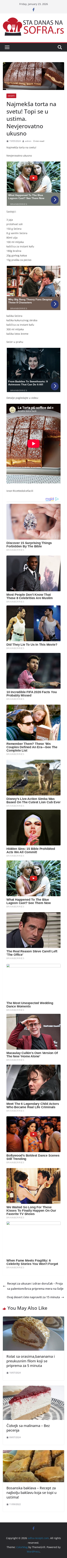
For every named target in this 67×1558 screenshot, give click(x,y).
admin (28, 141)
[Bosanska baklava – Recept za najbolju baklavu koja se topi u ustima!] (33, 1453)
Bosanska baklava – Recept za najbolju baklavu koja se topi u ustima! (31, 1493)
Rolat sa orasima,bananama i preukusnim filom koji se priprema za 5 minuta (30, 1361)
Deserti (11, 96)
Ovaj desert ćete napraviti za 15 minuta (33, 1297)
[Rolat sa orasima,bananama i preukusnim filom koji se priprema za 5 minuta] (33, 1319)
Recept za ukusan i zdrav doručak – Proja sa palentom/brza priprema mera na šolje (35, 1286)
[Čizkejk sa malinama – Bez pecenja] (33, 1388)
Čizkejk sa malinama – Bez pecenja (28, 1428)
